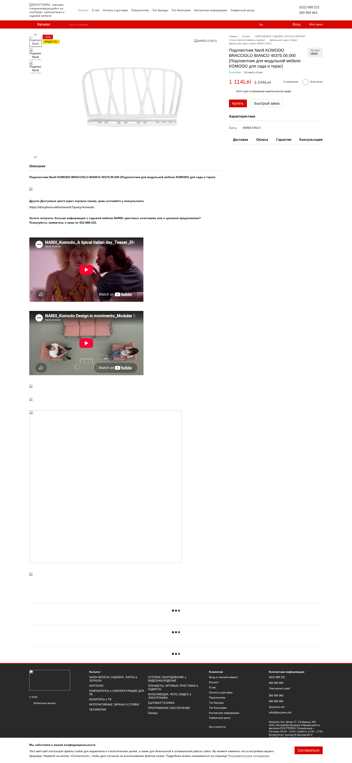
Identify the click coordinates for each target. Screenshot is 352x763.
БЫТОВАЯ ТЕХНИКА (161, 702)
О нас (96, 10)
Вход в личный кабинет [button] (223, 677)
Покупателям (140, 10)
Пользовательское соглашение (248, 755)
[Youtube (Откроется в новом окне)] (274, 10)
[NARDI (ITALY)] (205, 41)
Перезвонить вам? (279, 688)
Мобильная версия (44, 703)
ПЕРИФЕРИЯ (97, 709)
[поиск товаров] (66, 24)
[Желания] (281, 24)
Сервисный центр (242, 10)
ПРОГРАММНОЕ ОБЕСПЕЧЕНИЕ (169, 708)
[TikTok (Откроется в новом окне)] (264, 10)
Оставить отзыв (253, 72)
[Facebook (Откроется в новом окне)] (269, 10)
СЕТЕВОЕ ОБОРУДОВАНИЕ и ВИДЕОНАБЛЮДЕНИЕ (167, 679)
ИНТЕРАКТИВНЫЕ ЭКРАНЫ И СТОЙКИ (114, 704)
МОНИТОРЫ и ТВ (100, 699)
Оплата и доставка (115, 10)
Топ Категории (181, 10)
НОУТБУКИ (96, 685)
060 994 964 (308, 12)
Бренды (153, 712)
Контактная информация (210, 10)
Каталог (83, 10)
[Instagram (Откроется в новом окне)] (260, 10)
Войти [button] (239, 91)
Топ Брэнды (160, 10)
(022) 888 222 (309, 7)
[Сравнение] (273, 24)
